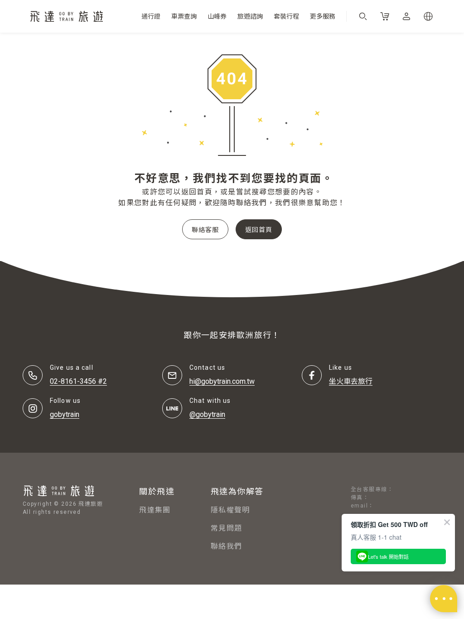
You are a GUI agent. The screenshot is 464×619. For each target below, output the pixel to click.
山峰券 (217, 16)
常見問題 (226, 528)
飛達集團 (154, 510)
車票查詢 (184, 16)
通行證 (150, 16)
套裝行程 (286, 16)
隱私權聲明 (230, 510)
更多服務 (322, 16)
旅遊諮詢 (250, 16)
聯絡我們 (226, 546)
